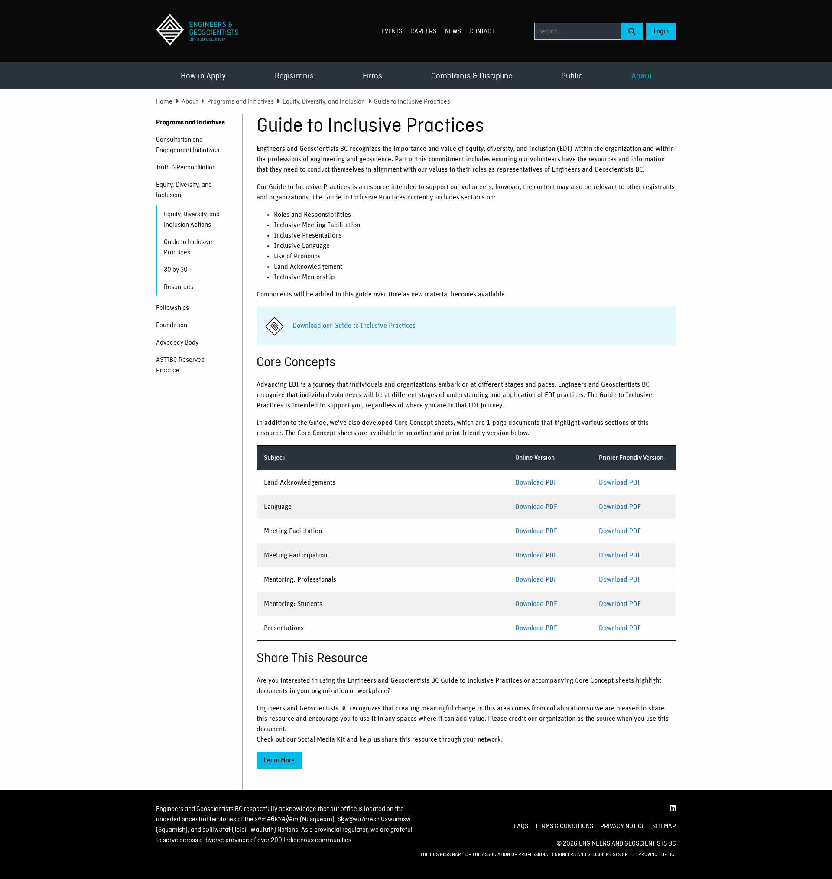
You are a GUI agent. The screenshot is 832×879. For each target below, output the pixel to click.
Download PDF (536, 482)
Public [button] (571, 76)
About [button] (641, 76)
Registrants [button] (294, 76)
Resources (178, 287)
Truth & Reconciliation (186, 167)
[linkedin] (673, 809)
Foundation (171, 325)
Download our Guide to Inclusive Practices (354, 325)
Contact (481, 31)
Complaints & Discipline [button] (471, 76)
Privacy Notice (622, 826)
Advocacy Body (177, 342)
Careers (423, 31)
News (453, 31)
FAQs (521, 826)
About (190, 101)
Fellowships (172, 308)
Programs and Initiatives (240, 101)
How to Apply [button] (203, 76)
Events (391, 31)
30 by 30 (176, 269)
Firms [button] (372, 76)
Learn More (279, 760)
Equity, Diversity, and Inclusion (324, 101)
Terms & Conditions (564, 826)
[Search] (632, 31)
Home (164, 101)
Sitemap (664, 826)
